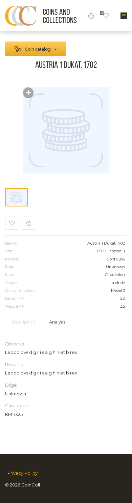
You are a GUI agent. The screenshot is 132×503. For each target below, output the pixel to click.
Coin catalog (38, 49)
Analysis (57, 322)
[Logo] (41, 16)
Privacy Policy (22, 473)
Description (23, 322)
